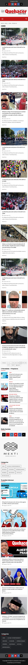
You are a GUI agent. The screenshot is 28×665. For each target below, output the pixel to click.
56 (25, 363)
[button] (2, 19)
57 (8, 365)
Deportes (4, 469)
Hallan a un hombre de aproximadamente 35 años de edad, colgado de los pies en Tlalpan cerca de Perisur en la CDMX (13, 245)
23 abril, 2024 (5, 215)
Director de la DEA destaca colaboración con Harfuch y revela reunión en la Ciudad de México (16, 411)
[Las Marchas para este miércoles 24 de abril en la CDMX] (14, 169)
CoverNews (10, 662)
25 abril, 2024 (5, 118)
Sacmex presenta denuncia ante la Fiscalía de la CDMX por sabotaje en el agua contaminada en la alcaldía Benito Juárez (13, 347)
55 (23, 363)
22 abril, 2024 (5, 249)
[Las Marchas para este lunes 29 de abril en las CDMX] (14, 36)
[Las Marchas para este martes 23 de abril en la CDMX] (14, 201)
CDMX (4, 43)
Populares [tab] (14, 369)
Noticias (15, 394)
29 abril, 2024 (5, 51)
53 (18, 363)
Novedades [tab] (5, 369)
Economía (11, 469)
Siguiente (18, 365)
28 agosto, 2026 (6, 505)
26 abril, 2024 (5, 83)
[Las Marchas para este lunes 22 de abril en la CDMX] (14, 267)
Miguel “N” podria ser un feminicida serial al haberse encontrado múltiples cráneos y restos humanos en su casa (13, 311)
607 (13, 365)
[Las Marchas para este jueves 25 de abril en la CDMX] (14, 136)
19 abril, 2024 (5, 315)
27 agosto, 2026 (6, 593)
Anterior (4, 363)
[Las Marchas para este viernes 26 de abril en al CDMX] (14, 69)
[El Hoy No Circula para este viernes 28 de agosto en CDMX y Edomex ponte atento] (4, 375)
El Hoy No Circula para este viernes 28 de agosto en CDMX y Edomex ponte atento (15, 376)
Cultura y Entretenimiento (13, 466)
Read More (4, 57)
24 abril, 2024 (5, 183)
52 (15, 363)
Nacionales (11, 394)
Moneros (11, 381)
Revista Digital (5, 475)
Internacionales (12, 405)
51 (13, 363)
